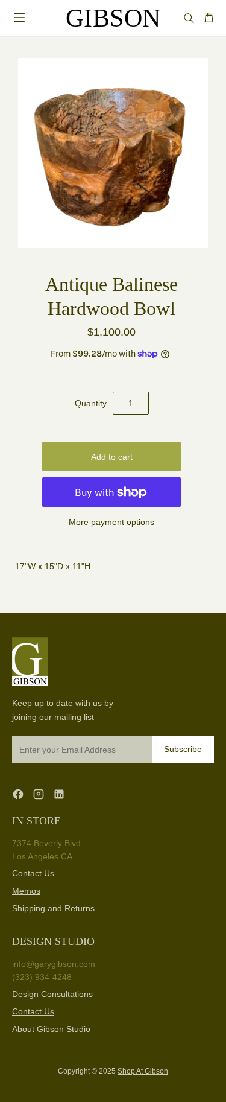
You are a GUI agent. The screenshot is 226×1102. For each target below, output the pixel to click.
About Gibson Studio (51, 1029)
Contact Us (33, 873)
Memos (26, 891)
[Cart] (209, 18)
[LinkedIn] (59, 794)
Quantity (91, 403)
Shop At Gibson (143, 1071)
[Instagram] (39, 794)
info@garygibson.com (53, 964)
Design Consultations (52, 994)
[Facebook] (18, 794)
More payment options (111, 522)
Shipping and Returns (53, 908)
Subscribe (183, 749)
